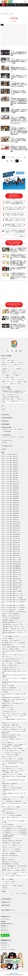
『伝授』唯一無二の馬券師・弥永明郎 (10, 397)
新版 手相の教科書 (6, 838)
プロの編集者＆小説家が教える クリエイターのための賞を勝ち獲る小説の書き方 (14, 835)
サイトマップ (4, 928)
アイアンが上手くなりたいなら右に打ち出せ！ (12, 752)
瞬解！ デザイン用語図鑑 (7, 879)
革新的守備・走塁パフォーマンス (9, 799)
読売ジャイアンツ (15, 360)
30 (11, 161)
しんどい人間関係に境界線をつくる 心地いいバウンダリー (14, 720)
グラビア (19, 5)
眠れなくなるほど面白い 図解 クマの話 (10, 481)
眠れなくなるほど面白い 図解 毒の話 (10, 464)
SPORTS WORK (12, 437)
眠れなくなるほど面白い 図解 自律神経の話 (11, 587)
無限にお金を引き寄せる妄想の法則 (10, 855)
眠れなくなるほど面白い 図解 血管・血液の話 (12, 585)
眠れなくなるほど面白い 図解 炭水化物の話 (11, 570)
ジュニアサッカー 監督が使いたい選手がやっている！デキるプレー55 (14, 739)
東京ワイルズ (13, 383)
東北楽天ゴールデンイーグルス (9, 371)
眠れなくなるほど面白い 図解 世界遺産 (10, 500)
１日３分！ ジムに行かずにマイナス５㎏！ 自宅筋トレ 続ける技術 (14, 821)
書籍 (3, 452)
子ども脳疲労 (5, 692)
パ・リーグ (11, 895)
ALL (3, 4)
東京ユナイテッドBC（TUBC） (18, 379)
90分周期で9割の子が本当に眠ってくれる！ (11, 669)
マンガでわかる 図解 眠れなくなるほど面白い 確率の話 (14, 611)
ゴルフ (11, 5)
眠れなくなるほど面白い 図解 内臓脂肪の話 (11, 568)
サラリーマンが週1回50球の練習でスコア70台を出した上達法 (14, 763)
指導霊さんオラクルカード (18, 845)
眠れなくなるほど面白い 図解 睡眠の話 (10, 498)
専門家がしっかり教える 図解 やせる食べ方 (11, 616)
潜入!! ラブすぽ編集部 (6, 389)
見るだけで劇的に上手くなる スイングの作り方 (12, 768)
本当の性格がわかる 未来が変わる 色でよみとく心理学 (14, 729)
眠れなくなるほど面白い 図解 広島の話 (10, 511)
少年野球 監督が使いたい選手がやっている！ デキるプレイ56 (14, 790)
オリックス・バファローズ (8, 366)
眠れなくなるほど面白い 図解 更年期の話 (11, 534)
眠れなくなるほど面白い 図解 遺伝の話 (10, 486)
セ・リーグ (4, 895)
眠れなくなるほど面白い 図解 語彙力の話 (11, 536)
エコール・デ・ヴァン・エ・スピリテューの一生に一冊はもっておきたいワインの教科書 (14, 873)
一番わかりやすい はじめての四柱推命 (11, 849)
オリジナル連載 (6, 387)
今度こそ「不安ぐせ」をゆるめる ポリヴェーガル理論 (14, 713)
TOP (2, 13)
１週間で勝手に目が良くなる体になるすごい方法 (12, 626)
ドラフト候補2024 (15, 375)
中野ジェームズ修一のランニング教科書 (11, 807)
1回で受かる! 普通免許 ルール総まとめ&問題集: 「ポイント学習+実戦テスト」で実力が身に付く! (14, 745)
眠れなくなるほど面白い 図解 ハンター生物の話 (12, 597)
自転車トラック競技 (21, 381)
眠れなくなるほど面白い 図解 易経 (9, 454)
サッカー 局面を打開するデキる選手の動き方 (12, 801)
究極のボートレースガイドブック (9, 857)
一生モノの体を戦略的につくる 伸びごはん (11, 636)
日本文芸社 (4, 442)
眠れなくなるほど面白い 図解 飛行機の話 (11, 553)
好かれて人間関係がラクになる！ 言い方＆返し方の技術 (14, 828)
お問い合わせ (4, 930)
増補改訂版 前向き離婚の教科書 (9, 737)
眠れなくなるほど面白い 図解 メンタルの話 (11, 557)
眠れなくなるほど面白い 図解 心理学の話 (11, 538)
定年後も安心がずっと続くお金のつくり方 (11, 861)
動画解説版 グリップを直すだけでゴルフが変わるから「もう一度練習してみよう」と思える (14, 771)
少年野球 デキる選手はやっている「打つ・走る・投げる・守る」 (14, 794)
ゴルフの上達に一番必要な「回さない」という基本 (13, 750)
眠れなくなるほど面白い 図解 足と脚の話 (11, 521)
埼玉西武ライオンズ (20, 369)
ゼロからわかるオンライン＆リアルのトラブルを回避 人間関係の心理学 (14, 732)
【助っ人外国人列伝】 (18, 429)
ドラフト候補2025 (6, 377)
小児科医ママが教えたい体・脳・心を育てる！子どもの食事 (14, 672)
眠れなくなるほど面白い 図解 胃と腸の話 (11, 523)
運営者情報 (3, 921)
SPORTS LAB (5, 421)
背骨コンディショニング (7, 654)
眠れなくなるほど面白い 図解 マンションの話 (12, 593)
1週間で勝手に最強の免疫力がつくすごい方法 (12, 622)
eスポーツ (13, 381)
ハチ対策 (17, 893)
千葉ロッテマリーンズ (7, 373)
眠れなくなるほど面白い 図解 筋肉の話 (10, 490)
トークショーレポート (5, 932)
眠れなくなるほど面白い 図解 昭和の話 (10, 494)
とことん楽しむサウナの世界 (8, 881)
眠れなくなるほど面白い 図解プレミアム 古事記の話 (13, 607)
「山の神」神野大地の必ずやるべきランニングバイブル (14, 809)
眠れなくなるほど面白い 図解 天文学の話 (11, 545)
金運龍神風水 (12, 853)
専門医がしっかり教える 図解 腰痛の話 (10, 613)
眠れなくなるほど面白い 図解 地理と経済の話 (12, 583)
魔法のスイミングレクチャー (8, 811)
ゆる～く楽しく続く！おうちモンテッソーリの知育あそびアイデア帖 (14, 679)
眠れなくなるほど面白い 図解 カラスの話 (11, 532)
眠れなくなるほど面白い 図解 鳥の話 (10, 467)
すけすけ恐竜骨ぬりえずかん (19, 663)
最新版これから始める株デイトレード (10, 859)
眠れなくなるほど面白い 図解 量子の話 (10, 515)
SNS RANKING (23, 893)
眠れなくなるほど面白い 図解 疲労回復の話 (11, 578)
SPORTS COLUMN (6, 427)
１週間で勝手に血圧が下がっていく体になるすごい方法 (14, 630)
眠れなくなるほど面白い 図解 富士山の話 (11, 540)
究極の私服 (4, 887)
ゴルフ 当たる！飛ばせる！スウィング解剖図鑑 (12, 759)
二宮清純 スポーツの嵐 (7, 429)
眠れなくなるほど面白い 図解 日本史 (10, 479)
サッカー (4, 360)
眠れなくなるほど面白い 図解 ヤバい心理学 (11, 559)
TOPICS (4, 891)
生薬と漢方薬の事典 (22, 866)
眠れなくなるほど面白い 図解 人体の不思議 (11, 574)
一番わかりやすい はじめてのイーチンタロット (12, 847)
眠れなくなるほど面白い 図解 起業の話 (10, 488)
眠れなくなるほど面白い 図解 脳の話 (10, 469)
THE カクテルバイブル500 (20, 868)
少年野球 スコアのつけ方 (7, 785)
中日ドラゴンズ (22, 362)
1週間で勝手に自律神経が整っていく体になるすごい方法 (14, 633)
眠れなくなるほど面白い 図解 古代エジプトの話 (12, 595)
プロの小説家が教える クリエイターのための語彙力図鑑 (14, 833)
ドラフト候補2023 (6, 375)
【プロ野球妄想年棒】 (7, 431)
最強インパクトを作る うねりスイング (10, 756)
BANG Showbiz (6, 905)
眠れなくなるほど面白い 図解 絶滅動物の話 (11, 566)
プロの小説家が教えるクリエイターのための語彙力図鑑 (14, 830)
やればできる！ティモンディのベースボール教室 (12, 797)
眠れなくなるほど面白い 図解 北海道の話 (11, 555)
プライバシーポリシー (5, 919)
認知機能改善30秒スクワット (8, 705)
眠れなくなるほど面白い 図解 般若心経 (10, 509)
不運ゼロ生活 (5, 853)
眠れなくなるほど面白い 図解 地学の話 (10, 502)
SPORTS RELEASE (6, 899)
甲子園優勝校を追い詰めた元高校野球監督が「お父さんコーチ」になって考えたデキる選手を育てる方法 (14, 391)
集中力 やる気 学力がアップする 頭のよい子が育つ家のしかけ (14, 694)
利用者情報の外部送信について (7, 923)
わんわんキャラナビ (6, 845)
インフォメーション (7, 440)
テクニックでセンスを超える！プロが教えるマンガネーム (14, 876)
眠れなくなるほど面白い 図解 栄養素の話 (11, 526)
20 (7, 161)
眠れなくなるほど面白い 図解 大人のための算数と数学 (14, 599)
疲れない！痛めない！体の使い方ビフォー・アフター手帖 (14, 818)
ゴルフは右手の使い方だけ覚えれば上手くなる (12, 761)
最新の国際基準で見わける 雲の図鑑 (10, 864)
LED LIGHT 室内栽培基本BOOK (9, 866)
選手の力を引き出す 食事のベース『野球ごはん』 (13, 399)
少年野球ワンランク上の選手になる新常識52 (12, 787)
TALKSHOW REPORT (7, 418)
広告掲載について (5, 925)
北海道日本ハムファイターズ (8, 369)
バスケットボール (6, 379)
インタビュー (5, 893)
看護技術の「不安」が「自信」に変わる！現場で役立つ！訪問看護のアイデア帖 (13, 700)
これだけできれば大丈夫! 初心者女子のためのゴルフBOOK (13, 780)
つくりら (3, 947)
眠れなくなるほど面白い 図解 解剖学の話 (11, 530)
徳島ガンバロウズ (6, 381)
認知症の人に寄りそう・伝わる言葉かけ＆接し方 (12, 703)
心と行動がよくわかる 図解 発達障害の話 (11, 618)
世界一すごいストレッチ (19, 654)
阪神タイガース (5, 362)
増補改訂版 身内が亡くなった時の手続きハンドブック (14, 697)
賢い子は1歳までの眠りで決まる (9, 667)
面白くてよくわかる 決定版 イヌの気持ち (16, 870)
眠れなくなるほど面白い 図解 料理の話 (10, 517)
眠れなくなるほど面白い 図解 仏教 (9, 456)
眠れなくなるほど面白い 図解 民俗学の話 (11, 547)
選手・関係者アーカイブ (8, 910)
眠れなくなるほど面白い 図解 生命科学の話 (11, 561)
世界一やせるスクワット (7, 656)
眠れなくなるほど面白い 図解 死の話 (10, 462)
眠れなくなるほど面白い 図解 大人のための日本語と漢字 (14, 602)
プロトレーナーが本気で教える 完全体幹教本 (12, 815)
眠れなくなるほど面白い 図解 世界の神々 (11, 542)
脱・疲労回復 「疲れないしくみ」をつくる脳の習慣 (13, 642)
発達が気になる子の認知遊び (8, 685)
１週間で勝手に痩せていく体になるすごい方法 (12, 624)
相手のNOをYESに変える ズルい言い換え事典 (12, 826)
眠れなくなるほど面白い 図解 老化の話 (10, 519)
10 (24, 157)
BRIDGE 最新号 (5, 424)
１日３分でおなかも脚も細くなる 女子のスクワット (13, 659)
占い (3, 406)
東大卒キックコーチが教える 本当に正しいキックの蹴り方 (14, 804)
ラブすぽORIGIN (6, 435)
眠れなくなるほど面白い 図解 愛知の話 (10, 483)
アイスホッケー (5, 383)
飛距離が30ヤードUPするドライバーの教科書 (12, 774)
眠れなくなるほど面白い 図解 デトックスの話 (12, 580)
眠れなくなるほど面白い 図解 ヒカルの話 (11, 551)
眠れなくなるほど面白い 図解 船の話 (10, 471)
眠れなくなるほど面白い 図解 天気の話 (10, 507)
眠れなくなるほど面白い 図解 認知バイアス (11, 576)
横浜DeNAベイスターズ (7, 364)
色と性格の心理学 (6, 725)
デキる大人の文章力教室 (7, 824)
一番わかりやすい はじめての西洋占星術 (11, 851)
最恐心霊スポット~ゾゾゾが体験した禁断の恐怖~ (13, 885)
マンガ (3, 409)
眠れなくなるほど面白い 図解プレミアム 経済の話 (13, 609)
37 (21, 161)
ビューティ (24, 5)
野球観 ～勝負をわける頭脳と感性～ (10, 783)
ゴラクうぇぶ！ (5, 411)
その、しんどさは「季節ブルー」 (9, 709)
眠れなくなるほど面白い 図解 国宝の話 (10, 492)
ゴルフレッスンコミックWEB (7, 949)
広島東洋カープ (13, 362)
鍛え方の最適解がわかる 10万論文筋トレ (11, 661)
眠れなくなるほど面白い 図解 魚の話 (10, 460)
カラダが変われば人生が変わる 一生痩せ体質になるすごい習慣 (14, 651)
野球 (8, 5)
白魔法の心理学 (14, 725)
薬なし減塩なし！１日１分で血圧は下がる (11, 640)
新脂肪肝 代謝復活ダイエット (8, 644)
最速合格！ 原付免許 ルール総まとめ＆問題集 (12, 748)
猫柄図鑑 (4, 870)
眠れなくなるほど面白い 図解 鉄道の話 (10, 505)
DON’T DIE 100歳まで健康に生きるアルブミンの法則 (13, 647)
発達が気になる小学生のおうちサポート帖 (11, 690)
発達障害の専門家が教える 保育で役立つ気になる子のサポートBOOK (14, 682)
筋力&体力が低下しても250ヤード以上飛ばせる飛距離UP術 (14, 777)
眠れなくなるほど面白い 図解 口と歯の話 (11, 528)
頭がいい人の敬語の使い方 (8, 742)
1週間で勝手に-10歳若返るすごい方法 (10, 620)
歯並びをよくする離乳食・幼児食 (9, 665)
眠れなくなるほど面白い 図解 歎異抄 (10, 477)
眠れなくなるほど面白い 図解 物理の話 (10, 513)
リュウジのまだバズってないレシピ (10, 883)
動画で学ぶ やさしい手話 (7, 707)
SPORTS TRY (5, 437)
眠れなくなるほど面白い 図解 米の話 (10, 458)
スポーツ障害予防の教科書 (8, 813)
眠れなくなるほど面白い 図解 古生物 (10, 473)
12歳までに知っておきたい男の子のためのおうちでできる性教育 (14, 675)
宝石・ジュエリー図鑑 (7, 663)
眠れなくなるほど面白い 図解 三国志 (10, 475)
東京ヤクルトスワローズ (19, 364)
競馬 (15, 5)
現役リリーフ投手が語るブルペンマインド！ (11, 394)
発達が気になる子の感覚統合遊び (9, 687)
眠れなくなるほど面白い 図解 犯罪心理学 (11, 549)
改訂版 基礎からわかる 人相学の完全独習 (11, 842)
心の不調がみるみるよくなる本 (9, 711)
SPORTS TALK (5, 414)
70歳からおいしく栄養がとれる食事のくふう (12, 649)
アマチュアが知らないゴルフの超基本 (10, 754)
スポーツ (4, 358)
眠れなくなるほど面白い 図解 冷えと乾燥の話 (12, 591)
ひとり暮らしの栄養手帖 (7, 638)
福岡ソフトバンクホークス (19, 373)
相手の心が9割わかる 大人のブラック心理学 (11, 727)
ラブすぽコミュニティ (7, 446)
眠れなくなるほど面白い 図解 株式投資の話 (11, 564)
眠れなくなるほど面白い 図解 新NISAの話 (11, 572)
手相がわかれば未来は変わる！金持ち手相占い (12, 840)
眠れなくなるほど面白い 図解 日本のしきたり (12, 589)
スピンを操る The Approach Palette (10, 766)
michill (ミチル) (6, 902)
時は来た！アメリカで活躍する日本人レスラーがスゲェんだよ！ (14, 401)
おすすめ (6, 13)
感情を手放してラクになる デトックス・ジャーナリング (14, 723)
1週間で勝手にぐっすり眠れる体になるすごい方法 (13, 628)
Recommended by (16, 236)
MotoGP (19, 383)
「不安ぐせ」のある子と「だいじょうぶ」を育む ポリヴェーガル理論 (14, 716)
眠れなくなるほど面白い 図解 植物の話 (10, 496)
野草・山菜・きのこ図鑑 (7, 868)
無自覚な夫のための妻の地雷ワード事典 (11, 735)
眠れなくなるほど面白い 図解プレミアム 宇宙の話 (13, 605)
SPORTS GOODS (20, 437)
